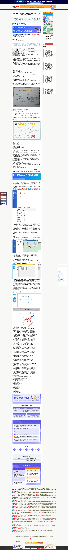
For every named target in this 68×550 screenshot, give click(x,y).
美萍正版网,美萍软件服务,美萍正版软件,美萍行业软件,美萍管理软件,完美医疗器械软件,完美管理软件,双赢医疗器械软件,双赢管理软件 (34, 488)
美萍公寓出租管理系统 (60, 274)
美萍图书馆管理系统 (60, 269)
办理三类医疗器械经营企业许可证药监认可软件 (21, 492)
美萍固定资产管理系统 (60, 277)
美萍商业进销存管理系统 (61, 278)
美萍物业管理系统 (60, 270)
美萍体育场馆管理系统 (60, 273)
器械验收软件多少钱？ (15, 534)
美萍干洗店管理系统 (60, 276)
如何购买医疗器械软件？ (21, 534)
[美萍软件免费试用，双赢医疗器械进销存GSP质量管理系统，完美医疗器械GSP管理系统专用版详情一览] (34, 542)
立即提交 (41, 548)
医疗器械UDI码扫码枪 (60, 279)
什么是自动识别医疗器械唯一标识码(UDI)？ (35, 534)
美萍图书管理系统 (60, 271)
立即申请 (3, 201)
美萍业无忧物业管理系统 (61, 281)
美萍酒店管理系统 (60, 268)
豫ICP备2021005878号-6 (41, 537)
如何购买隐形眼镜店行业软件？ (27, 534)
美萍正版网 (25, 537)
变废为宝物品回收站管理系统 (61, 280)
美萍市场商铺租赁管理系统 (61, 275)
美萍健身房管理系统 (60, 272)
